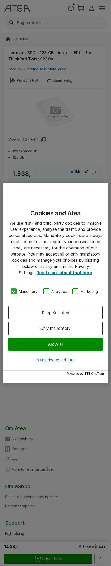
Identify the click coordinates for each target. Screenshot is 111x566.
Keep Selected (55, 312)
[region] (55, 283)
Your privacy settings (55, 359)
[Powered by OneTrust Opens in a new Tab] (86, 375)
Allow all (55, 344)
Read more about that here (64, 272)
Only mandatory (55, 328)
